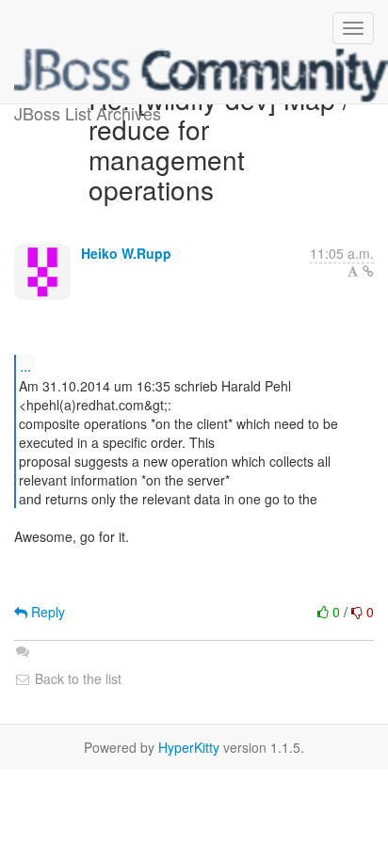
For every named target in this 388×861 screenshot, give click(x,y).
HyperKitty (188, 747)
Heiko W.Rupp (126, 253)
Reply (46, 611)
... (25, 365)
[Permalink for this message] (368, 271)
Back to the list (76, 678)
